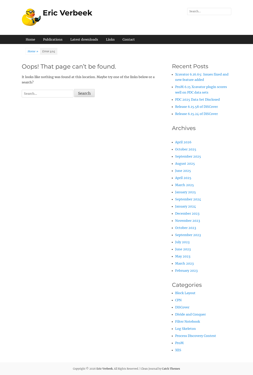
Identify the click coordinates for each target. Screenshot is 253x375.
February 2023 (186, 271)
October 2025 (185, 149)
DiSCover (182, 307)
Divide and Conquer (190, 314)
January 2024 (185, 206)
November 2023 (187, 221)
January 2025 (185, 192)
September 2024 (188, 199)
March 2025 (184, 185)
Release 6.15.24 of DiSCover (196, 114)
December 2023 (187, 213)
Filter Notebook (187, 321)
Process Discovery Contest (195, 336)
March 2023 (184, 263)
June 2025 (183, 171)
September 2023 (188, 235)
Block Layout (185, 293)
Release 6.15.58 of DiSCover (196, 107)
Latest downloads (84, 39)
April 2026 (183, 142)
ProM (179, 343)
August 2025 (185, 163)
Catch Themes (171, 368)
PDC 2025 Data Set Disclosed (197, 99)
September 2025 (188, 156)
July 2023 (182, 242)
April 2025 (183, 178)
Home (30, 39)
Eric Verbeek (67, 12)
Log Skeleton (185, 329)
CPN (178, 300)
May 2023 (182, 256)
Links (110, 39)
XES (178, 350)
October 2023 (185, 228)
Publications (52, 39)
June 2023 (183, 249)
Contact (129, 39)
